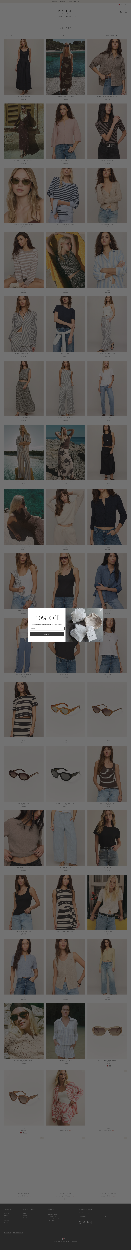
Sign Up (46, 634)
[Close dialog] (101, 610)
